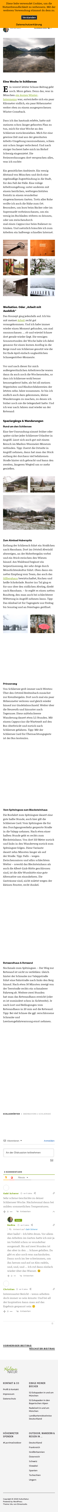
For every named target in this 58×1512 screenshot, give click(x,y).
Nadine (11, 1225)
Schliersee (45, 1113)
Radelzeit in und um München (39, 1409)
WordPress (17, 1501)
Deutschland (35, 1442)
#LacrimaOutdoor (12, 1442)
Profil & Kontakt (11, 1389)
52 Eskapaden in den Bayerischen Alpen (39, 1402)
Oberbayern (30, 1113)
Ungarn (32, 1479)
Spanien (33, 1470)
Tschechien (35, 1475)
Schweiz (33, 1461)
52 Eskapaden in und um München (41, 1394)
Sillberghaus (10, 578)
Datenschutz (9, 1398)
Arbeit (21, 320)
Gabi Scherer (31, 1229)
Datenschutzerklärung (29, 24)
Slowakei (33, 1466)
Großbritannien (37, 1452)
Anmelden (48, 1140)
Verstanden (29, 17)
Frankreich (34, 1447)
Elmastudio (22, 1504)
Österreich (34, 1456)
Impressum (8, 1394)
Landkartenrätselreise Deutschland (40, 1417)
